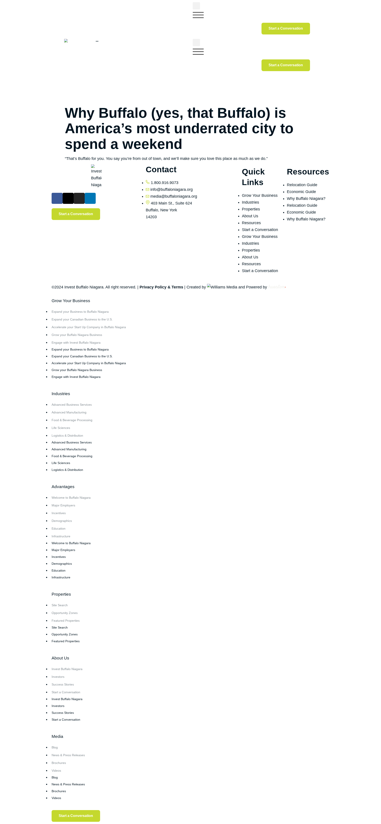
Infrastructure (61, 536)
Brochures (59, 763)
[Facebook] (57, 198)
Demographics (62, 521)
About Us (250, 216)
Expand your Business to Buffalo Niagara (80, 311)
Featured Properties (66, 620)
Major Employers (63, 505)
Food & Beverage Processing (72, 420)
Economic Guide (301, 191)
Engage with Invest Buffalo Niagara (76, 342)
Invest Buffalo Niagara (67, 669)
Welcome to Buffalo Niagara (71, 497)
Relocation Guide (302, 185)
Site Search (60, 605)
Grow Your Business (260, 195)
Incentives (59, 513)
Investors (58, 676)
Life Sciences (61, 428)
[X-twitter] (68, 198)
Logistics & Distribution (67, 435)
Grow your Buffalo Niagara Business (77, 335)
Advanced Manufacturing (69, 412)
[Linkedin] (90, 198)
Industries (250, 202)
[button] (196, 5)
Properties (251, 209)
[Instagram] (79, 198)
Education (58, 528)
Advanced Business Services (72, 404)
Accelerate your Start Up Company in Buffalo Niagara (89, 327)
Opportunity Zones (65, 613)
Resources (251, 223)
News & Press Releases (68, 755)
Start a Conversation (260, 229)
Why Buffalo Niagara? (306, 198)
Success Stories (63, 684)
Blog (55, 747)
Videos (56, 770)
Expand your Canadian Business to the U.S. (82, 319)
